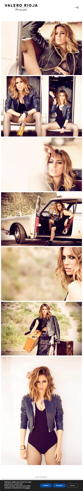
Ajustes (72, 485)
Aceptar (46, 485)
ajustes (27, 488)
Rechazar (59, 485)
